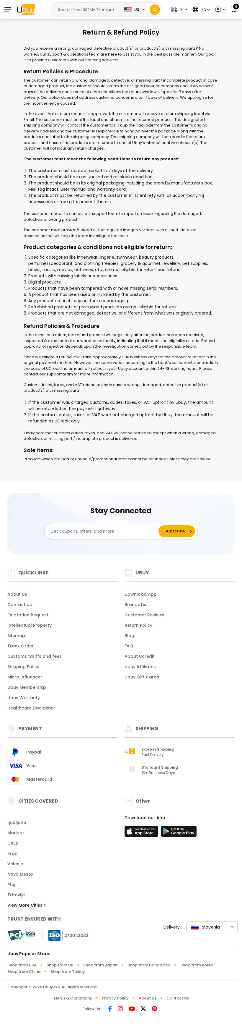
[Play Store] (179, 833)
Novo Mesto (20, 874)
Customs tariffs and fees (34, 656)
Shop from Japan (100, 965)
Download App (141, 594)
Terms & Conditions (72, 998)
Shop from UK (60, 965)
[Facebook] (110, 1009)
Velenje (15, 864)
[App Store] (142, 833)
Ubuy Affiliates (140, 667)
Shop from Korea (196, 965)
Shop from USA (22, 965)
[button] (178, 9)
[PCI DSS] (21, 935)
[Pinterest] (154, 1009)
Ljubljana (16, 822)
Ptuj (11, 884)
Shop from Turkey (67, 971)
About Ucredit (140, 656)
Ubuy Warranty (23, 698)
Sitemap (16, 636)
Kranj (12, 853)
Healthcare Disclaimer (31, 708)
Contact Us (19, 605)
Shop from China (23, 971)
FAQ (129, 646)
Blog (129, 636)
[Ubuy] (26, 9)
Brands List (136, 605)
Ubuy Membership (26, 687)
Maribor (15, 833)
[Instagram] (120, 1009)
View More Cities (25, 905)
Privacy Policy (115, 998)
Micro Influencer (24, 677)
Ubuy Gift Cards (142, 677)
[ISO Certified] (65, 935)
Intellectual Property (29, 625)
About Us (17, 594)
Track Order (20, 646)
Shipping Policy (23, 667)
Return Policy (138, 625)
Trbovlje (16, 895)
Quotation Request (27, 615)
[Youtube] (131, 1009)
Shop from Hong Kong (148, 965)
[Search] (155, 9)
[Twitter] (143, 1009)
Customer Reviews (144, 615)
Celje (12, 843)
